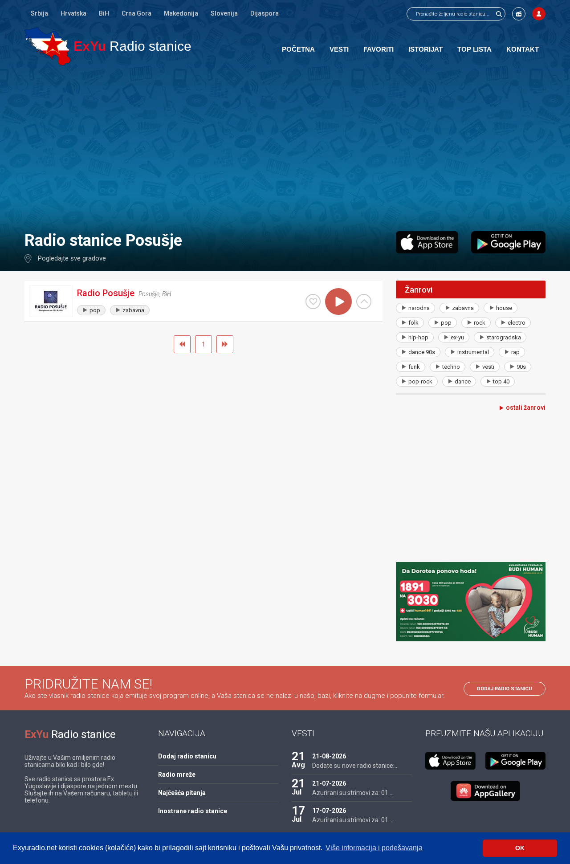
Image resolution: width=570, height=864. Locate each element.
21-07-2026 (329, 783)
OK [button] (520, 848)
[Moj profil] (539, 13)
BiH (104, 13)
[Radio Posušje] (51, 301)
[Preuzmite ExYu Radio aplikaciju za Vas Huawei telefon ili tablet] (485, 791)
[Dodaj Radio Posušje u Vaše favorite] (313, 301)
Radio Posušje (105, 293)
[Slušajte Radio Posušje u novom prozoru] (363, 301)
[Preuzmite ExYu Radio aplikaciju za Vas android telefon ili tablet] (508, 242)
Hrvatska (73, 13)
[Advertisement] (285, 148)
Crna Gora (136, 13)
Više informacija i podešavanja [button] (374, 848)
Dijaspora (264, 13)
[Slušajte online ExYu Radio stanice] (47, 46)
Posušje (148, 294)
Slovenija (224, 13)
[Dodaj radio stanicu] (518, 13)
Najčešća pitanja (182, 792)
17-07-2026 (329, 810)
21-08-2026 (329, 756)
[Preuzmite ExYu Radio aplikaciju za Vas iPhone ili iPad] (427, 242)
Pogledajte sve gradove (72, 258)
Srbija (39, 13)
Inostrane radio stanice (192, 811)
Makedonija (181, 13)
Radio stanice (132, 46)
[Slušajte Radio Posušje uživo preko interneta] (338, 301)
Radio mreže (176, 774)
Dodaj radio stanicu (504, 689)
